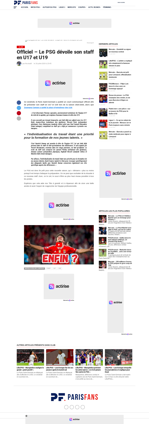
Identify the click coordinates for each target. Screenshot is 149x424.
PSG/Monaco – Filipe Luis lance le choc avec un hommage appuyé (118, 86)
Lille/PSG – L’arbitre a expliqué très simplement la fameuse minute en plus (120, 63)
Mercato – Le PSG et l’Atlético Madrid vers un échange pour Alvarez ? (119, 217)
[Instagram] (83, 407)
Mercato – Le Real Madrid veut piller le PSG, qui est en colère (119, 228)
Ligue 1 (62, 7)
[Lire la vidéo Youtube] (59, 244)
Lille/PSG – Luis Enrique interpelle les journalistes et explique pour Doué (118, 370)
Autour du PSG (49, 7)
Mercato (72, 7)
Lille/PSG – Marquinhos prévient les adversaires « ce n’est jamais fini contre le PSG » (88, 370)
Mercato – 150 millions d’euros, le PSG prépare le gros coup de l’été (120, 263)
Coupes (81, 7)
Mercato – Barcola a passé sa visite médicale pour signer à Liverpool (120, 134)
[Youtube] (77, 407)
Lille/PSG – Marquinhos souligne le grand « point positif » (30, 369)
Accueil (24, 7)
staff (49, 268)
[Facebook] (66, 407)
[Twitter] (72, 407)
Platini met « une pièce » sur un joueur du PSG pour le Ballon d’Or (119, 111)
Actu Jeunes (94, 7)
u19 (59, 268)
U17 (54, 268)
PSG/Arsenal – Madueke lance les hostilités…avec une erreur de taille (119, 251)
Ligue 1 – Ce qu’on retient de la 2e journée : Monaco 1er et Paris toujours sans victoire (120, 122)
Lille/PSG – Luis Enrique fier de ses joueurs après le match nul (59, 369)
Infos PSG (35, 7)
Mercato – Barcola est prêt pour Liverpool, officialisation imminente (120, 74)
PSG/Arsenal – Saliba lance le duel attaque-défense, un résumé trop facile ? (119, 239)
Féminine (107, 7)
